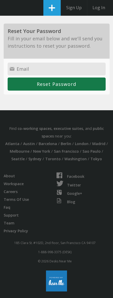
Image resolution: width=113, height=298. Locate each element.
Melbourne (19, 151)
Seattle (18, 158)
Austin (29, 143)
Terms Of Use (16, 199)
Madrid (98, 143)
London (82, 143)
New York (41, 151)
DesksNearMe (8, 8)
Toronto (53, 158)
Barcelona (48, 143)
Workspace (14, 183)
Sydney (35, 158)
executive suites (68, 128)
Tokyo (96, 158)
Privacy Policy (16, 230)
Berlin (66, 143)
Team (9, 222)
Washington (75, 158)
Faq (7, 207)
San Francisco (66, 151)
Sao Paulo (92, 151)
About (9, 175)
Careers (11, 191)
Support (11, 215)
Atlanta (12, 143)
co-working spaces (35, 128)
